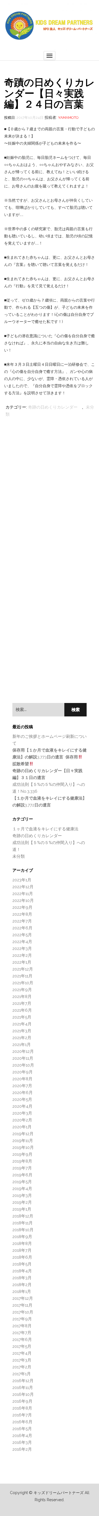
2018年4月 (22, 1271)
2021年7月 (21, 1003)
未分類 (18, 856)
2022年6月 (22, 928)
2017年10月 (22, 1312)
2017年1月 (21, 1373)
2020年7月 (22, 1085)
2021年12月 (22, 969)
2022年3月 (22, 948)
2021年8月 (22, 996)
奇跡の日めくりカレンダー (53, 407)
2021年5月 (21, 1017)
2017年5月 (21, 1346)
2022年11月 (22, 893)
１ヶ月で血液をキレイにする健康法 (45, 828)
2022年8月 (22, 914)
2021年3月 (21, 1030)
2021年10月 (22, 982)
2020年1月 (22, 1126)
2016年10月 (23, 1394)
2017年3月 (21, 1360)
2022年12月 (23, 886)
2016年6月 (22, 1421)
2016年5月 (22, 1428)
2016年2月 (22, 1449)
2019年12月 (23, 1133)
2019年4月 (22, 1188)
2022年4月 (22, 941)
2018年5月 (22, 1264)
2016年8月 (22, 1408)
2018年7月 (22, 1250)
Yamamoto (68, 118)
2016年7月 (22, 1415)
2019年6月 (22, 1174)
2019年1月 (21, 1209)
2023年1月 (21, 879)
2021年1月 (21, 1044)
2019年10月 (23, 1147)
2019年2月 (22, 1202)
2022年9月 (22, 907)
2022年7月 (22, 921)
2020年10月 (23, 1065)
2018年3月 (22, 1277)
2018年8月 (22, 1243)
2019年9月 (22, 1154)
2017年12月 (22, 1298)
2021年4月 (22, 1024)
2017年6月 (22, 1339)
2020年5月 (22, 1099)
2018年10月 (23, 1229)
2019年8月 (22, 1161)
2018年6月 (22, 1257)
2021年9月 (22, 989)
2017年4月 (22, 1353)
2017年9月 (22, 1319)
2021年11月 (22, 976)
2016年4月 (22, 1435)
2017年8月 (22, 1325)
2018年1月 (21, 1291)
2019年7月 (22, 1168)
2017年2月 (21, 1367)
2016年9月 (22, 1401)
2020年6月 (22, 1092)
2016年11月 (22, 1387)
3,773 (49, 757)
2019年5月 (22, 1181)
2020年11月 (22, 1058)
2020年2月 (22, 1120)
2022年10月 (23, 900)
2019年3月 (22, 1195)
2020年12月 (23, 1051)
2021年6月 (22, 1010)
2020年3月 (22, 1113)
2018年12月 (22, 1216)
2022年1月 (21, 962)
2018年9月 (22, 1236)
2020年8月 (22, 1078)
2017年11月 (22, 1305)
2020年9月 (22, 1072)
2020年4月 (22, 1106)
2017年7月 (21, 1332)
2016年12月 (23, 1380)
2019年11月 (22, 1140)
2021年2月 (21, 1037)
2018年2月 (22, 1284)
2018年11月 (22, 1222)
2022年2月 (22, 955)
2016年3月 (22, 1442)
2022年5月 (22, 934)
